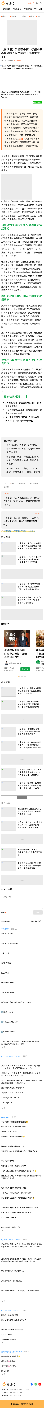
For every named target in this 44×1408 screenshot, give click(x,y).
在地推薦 (28, 8)
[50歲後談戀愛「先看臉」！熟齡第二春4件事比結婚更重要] (8, 853)
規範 (3, 912)
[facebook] (32, 1384)
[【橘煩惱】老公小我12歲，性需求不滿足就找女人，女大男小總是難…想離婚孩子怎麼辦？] (8, 773)
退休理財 (7, 8)
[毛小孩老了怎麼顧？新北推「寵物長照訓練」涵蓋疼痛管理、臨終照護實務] (8, 866)
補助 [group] (32, 16)
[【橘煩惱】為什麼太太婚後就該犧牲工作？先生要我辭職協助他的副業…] (8, 692)
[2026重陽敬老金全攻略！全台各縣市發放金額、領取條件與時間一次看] (8, 812)
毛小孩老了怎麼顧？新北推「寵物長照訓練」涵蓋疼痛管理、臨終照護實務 (29, 865)
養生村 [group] (4, 16)
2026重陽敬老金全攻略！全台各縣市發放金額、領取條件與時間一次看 (30, 811)
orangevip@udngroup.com (19, 1389)
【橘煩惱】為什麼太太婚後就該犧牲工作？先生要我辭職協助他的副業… (29, 691)
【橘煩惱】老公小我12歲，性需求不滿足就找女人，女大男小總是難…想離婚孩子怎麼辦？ (29, 772)
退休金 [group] (13, 16)
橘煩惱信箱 (34, 483)
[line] (36, 1384)
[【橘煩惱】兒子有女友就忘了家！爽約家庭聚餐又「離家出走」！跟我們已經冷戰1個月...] (8, 547)
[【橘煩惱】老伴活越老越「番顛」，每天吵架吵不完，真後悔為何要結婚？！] (8, 732)
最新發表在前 (36, 921)
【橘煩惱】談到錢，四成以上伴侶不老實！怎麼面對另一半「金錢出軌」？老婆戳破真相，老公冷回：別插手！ (29, 785)
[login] (37, 3)
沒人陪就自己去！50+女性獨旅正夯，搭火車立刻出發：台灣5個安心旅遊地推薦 (30, 825)
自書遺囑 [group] (23, 16)
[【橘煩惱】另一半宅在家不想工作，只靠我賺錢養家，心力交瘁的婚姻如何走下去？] (8, 746)
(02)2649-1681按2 (16, 1392)
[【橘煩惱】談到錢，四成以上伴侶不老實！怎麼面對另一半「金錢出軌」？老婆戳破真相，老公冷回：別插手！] (8, 786)
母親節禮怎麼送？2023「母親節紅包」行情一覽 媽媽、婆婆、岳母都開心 (30, 600)
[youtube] (40, 1384)
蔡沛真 (6, 487)
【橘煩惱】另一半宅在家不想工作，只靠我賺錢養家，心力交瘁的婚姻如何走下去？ (29, 745)
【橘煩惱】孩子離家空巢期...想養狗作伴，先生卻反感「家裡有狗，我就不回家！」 (30, 587)
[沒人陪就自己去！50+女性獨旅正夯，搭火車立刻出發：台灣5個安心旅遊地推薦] (8, 826)
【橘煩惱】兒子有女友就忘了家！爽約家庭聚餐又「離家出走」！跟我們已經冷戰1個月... (30, 546)
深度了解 (30, 669)
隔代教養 (22, 483)
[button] (41, 3)
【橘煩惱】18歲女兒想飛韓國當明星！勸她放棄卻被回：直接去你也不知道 (29, 559)
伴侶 (5, 483)
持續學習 (17, 8)
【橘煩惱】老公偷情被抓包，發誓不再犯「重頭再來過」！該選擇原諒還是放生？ (29, 704)
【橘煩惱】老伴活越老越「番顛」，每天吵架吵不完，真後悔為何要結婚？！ (30, 731)
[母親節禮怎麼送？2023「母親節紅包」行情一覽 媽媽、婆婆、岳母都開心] (8, 601)
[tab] (18, 676)
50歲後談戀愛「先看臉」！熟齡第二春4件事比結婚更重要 (30, 852)
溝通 (13, 483)
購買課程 (30, 3)
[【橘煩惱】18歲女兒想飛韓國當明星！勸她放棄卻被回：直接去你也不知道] (8, 560)
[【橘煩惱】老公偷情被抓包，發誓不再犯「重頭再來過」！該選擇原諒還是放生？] (8, 705)
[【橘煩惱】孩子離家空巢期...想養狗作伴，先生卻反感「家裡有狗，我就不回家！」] (8, 587)
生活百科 (38, 8)
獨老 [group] (39, 16)
